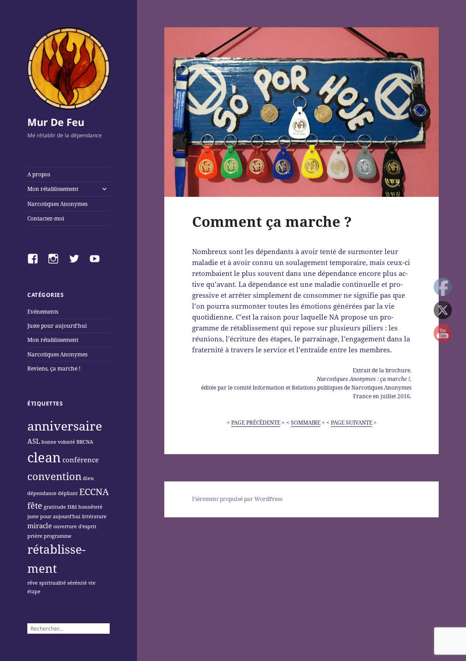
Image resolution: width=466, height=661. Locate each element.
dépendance (41, 493)
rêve (32, 583)
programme (57, 536)
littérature (94, 516)
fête (34, 505)
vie (92, 583)
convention (54, 476)
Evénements (42, 311)
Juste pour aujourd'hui (57, 326)
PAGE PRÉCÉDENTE (255, 422)
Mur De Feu (55, 122)
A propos (38, 174)
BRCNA (84, 442)
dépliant (68, 493)
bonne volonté (58, 442)
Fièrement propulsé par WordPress (237, 499)
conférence (80, 459)
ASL (33, 441)
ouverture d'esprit (74, 526)
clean (44, 457)
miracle (39, 525)
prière (34, 536)
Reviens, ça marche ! (54, 368)
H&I (72, 507)
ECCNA (94, 491)
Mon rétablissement (52, 189)
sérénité (77, 583)
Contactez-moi (45, 218)
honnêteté (90, 507)
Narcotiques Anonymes (57, 204)
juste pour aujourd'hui (54, 516)
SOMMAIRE (305, 422)
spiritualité (52, 583)
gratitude (55, 507)
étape (34, 591)
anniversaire (64, 425)
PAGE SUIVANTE (351, 422)
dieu (88, 478)
